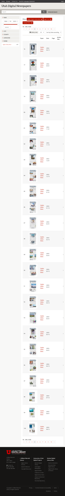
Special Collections (25, 466)
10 (51, 29)
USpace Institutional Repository (39, 477)
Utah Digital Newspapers (38, 467)
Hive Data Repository (40, 480)
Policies (55, 491)
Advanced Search (52, 12)
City (5, 31)
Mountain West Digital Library (52, 465)
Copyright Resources (26, 469)
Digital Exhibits (38, 470)
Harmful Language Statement (27, 1)
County (6, 34)
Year (5, 17)
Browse (8, 1)
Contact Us (14, 1)
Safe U (55, 488)
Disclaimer (48, 491)
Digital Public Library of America (53, 469)
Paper (5, 41)
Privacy (30, 488)
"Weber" (27, 22)
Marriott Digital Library (38, 463)
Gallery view (34, 32)
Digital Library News (39, 475)
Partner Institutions (53, 463)
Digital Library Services (24, 463)
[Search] (44, 11)
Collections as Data (39, 472)
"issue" (47, 19)
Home (3, 1)
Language (7, 38)
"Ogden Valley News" (34, 19)
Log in (62, 1)
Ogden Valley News (7, 44)
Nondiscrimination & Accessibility (43, 488)
